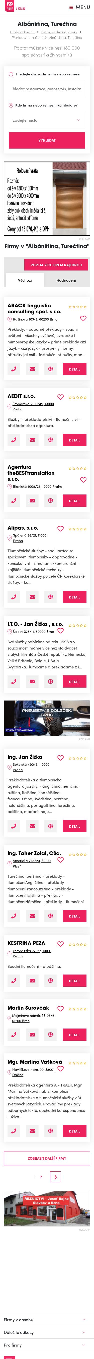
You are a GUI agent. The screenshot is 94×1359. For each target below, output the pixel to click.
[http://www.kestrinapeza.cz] (50, 981)
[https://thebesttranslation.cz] (50, 500)
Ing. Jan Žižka (25, 757)
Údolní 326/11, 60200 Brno (33, 631)
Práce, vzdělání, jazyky (59, 31)
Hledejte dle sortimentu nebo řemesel (47, 74)
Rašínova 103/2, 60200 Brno (35, 319)
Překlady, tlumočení (27, 37)
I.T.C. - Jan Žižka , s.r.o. (35, 624)
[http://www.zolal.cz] (50, 916)
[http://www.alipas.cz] (50, 597)
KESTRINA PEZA (26, 943)
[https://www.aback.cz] (50, 369)
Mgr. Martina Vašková (35, 1062)
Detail (74, 369)
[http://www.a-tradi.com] (50, 1131)
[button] (6, 198)
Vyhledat (47, 140)
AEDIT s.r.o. (21, 396)
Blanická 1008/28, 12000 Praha (37, 486)
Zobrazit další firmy (47, 1158)
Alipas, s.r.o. (23, 528)
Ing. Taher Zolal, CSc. (34, 853)
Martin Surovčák (28, 1008)
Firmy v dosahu (22, 31)
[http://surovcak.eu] (50, 1035)
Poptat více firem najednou (56, 264)
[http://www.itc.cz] (50, 681)
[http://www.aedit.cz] (50, 440)
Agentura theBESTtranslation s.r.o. (31, 473)
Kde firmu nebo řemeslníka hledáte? (45, 105)
